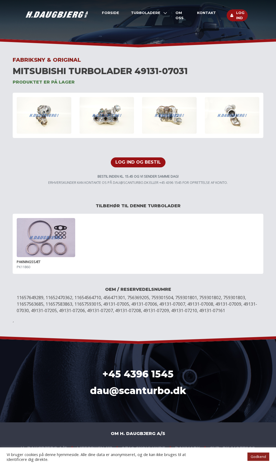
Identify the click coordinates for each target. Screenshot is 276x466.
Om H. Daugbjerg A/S (138, 433)
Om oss (179, 15)
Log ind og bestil (138, 162)
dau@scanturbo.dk (131, 182)
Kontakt (206, 13)
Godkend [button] (258, 456)
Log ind (240, 15)
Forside (110, 13)
